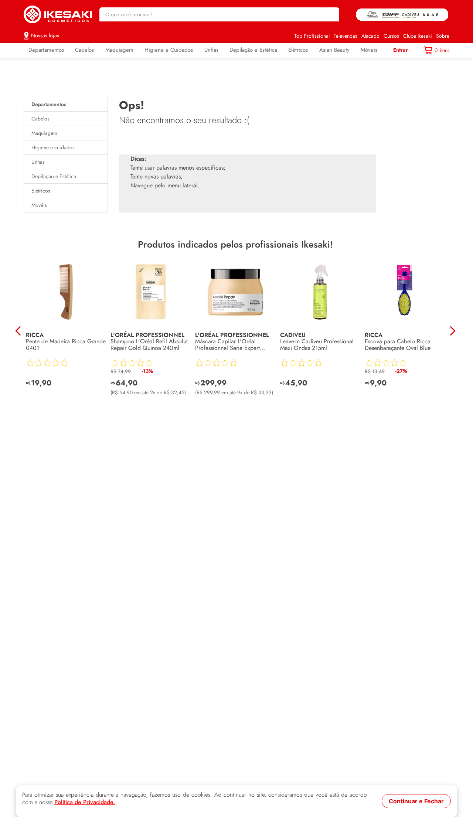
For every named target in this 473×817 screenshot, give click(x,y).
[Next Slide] (452, 331)
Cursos (391, 36)
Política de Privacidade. (84, 802)
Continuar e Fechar (416, 801)
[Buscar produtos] (330, 14)
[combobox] (219, 14)
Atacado (370, 36)
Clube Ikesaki (417, 36)
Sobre (442, 36)
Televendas (345, 36)
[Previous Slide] (18, 331)
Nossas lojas (45, 35)
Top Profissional (312, 36)
